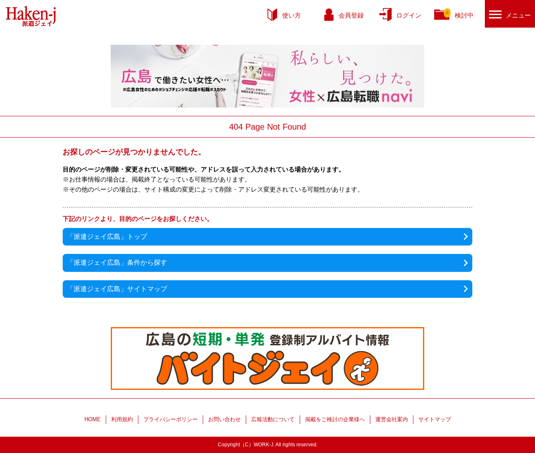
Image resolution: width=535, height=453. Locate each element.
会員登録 (351, 15)
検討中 (460, 14)
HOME (92, 419)
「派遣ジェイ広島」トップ (107, 236)
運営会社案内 (391, 419)
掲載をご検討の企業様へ (335, 419)
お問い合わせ (224, 419)
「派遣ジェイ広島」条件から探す (117, 262)
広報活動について (273, 419)
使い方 (291, 15)
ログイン (408, 15)
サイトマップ (434, 419)
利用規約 (122, 419)
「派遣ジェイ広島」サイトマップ (117, 288)
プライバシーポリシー (170, 419)
